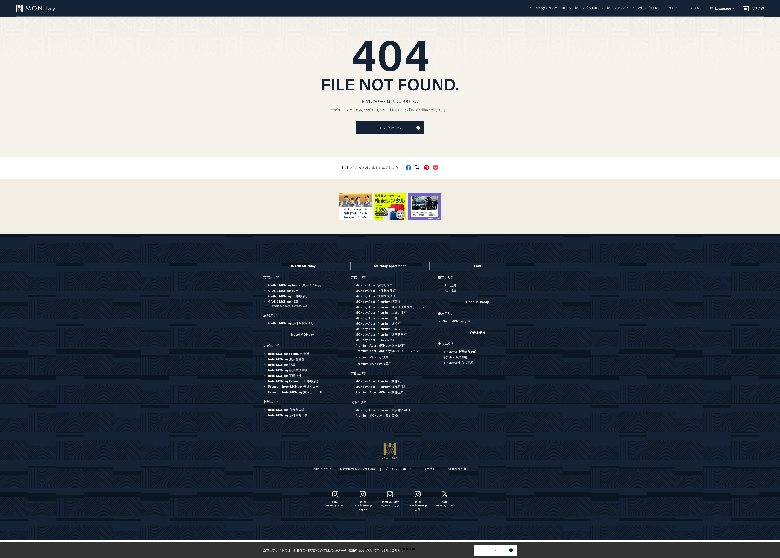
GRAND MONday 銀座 (283, 291)
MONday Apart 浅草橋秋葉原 (375, 296)
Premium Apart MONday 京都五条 (379, 392)
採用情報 (430, 469)
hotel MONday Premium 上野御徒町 (293, 381)
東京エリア (358, 277)
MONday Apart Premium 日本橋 (378, 329)
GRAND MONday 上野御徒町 (288, 296)
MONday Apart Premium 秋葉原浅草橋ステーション (391, 307)
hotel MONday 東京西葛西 (286, 359)
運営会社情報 (457, 469)
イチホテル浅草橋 (455, 357)
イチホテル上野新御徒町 (459, 352)
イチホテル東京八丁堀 (458, 363)
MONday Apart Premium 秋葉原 (378, 302)
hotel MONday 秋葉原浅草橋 (288, 370)
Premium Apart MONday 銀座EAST (380, 345)
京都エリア (358, 373)
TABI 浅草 (449, 291)
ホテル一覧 (570, 8)
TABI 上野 (449, 285)
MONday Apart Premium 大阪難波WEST (383, 410)
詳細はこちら (391, 550)
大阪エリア (358, 402)
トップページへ (390, 128)
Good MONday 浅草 (456, 321)
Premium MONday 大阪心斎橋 (376, 415)
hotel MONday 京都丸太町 (286, 410)
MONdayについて (544, 8)
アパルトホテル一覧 (596, 8)
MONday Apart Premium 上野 (376, 318)
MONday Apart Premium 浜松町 (378, 323)
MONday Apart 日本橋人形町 (375, 340)
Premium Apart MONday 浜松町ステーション (387, 351)
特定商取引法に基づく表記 (358, 469)
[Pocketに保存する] (435, 167)
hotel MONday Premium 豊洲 (288, 354)
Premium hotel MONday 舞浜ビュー (295, 386)
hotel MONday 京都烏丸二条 (288, 415)
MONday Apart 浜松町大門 (374, 285)
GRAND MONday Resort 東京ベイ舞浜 (294, 285)
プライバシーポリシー (400, 469)
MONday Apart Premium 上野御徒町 (381, 312)
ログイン (673, 8)
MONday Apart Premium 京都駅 (378, 381)
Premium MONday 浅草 (372, 357)
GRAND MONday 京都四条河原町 (291, 323)
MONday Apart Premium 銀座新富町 (381, 334)
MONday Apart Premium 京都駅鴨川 (381, 387)
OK (496, 550)
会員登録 (694, 8)
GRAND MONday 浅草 (288, 303)
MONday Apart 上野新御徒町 (375, 291)
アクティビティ (624, 8)
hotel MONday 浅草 (281, 365)
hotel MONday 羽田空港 (284, 376)
